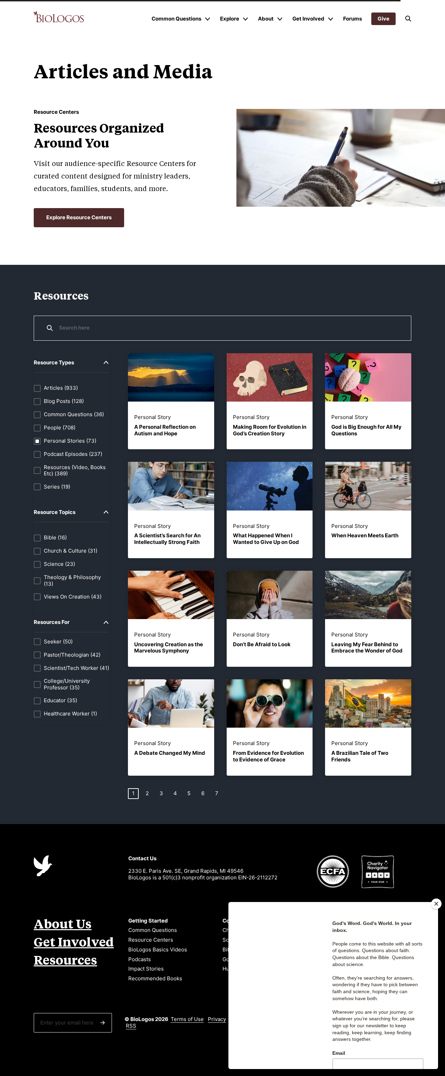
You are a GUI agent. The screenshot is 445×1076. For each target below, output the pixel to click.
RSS (131, 1025)
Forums (352, 19)
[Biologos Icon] (43, 865)
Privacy (217, 1019)
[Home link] (59, 16)
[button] (408, 19)
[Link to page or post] (171, 377)
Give (383, 18)
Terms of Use (187, 1019)
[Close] (436, 904)
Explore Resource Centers (79, 217)
